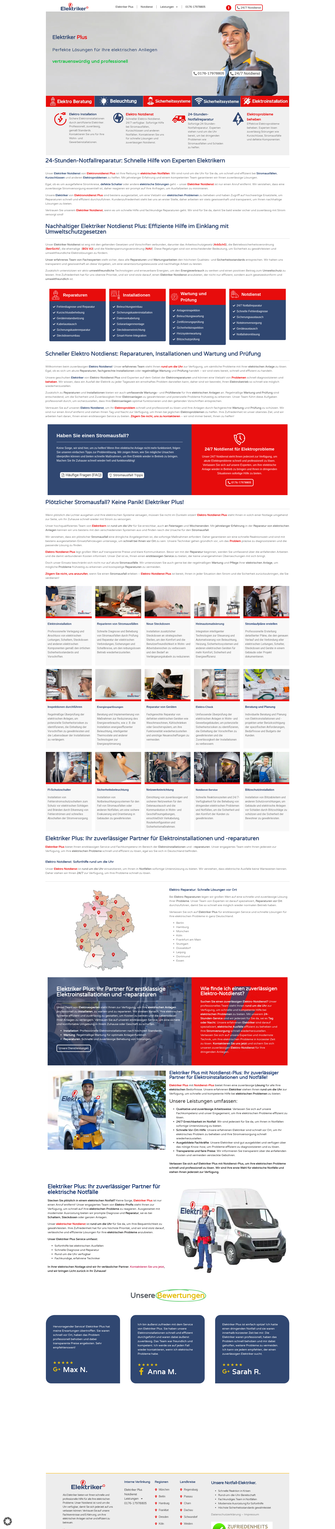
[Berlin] (157, 1496)
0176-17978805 (195, 6)
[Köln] (157, 1524)
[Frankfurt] (157, 1510)
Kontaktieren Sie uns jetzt (147, 1267)
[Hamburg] (157, 1503)
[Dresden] (157, 1517)
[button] (7, 1521)
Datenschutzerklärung (226, 1514)
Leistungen (167, 6)
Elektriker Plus (124, 6)
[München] (157, 1490)
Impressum (251, 1514)
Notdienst (147, 6)
